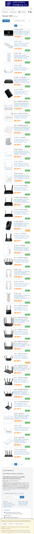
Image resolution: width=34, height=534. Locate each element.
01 (15, 25)
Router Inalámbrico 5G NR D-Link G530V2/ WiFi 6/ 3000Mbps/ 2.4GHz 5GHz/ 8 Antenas (22, 285)
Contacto (23, 12)
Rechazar (11, 523)
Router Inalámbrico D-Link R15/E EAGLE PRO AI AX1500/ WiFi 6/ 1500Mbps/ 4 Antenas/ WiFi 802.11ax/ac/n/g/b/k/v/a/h (22, 429)
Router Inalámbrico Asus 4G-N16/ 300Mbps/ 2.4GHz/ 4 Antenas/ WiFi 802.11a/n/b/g (21, 309)
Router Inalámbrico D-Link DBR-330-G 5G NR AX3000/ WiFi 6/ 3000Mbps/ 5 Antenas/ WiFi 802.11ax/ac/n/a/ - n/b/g (21, 417)
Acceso (14, 12)
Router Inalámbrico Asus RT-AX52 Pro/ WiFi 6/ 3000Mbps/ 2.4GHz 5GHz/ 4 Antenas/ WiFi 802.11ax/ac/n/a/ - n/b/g (21, 333)
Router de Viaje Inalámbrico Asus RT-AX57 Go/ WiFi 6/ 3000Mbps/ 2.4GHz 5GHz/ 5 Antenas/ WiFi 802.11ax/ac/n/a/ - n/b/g (22, 129)
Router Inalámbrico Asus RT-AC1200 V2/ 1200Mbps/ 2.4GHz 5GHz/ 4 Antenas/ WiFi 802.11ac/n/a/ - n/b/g (21, 321)
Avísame (28, 230)
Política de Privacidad (6, 490)
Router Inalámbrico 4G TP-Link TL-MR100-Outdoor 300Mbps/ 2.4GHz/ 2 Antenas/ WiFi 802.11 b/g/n (21, 249)
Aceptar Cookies (19, 523)
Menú (6, 12)
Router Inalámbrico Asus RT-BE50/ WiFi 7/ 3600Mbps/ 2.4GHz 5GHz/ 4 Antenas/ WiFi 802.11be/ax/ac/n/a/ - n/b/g (22, 369)
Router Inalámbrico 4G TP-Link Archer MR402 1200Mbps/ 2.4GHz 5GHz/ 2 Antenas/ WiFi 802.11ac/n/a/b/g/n (21, 201)
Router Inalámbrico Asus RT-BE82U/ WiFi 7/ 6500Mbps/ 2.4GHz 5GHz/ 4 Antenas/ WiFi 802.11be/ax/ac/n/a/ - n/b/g (21, 381)
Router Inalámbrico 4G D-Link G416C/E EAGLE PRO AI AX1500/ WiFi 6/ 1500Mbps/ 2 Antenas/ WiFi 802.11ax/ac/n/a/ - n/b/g (22, 177)
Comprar (27, 38)
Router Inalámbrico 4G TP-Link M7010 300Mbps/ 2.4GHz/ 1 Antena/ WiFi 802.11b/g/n (21, 225)
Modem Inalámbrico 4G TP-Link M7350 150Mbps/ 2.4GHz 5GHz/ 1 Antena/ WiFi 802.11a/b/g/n (22, 33)
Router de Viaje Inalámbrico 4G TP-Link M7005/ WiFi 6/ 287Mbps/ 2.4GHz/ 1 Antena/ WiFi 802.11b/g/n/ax (21, 93)
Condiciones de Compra (9, 505)
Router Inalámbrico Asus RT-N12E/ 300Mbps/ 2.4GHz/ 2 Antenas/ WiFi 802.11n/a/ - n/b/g (22, 405)
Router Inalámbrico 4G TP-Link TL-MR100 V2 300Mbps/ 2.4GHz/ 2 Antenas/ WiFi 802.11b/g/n (22, 237)
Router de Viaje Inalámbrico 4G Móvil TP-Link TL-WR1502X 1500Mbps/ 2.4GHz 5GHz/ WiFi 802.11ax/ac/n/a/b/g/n (21, 81)
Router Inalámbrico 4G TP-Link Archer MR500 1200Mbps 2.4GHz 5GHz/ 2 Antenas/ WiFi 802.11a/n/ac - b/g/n (21, 213)
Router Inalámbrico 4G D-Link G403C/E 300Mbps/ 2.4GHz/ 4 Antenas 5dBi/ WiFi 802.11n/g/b (21, 165)
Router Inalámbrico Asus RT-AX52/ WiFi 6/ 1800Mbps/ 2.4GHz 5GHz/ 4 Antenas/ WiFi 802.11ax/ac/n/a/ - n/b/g (22, 345)
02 (18, 25)
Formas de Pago (22, 505)
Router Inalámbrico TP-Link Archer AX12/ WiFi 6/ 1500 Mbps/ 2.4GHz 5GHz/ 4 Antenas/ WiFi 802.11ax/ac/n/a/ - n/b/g (22, 453)
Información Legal (23, 501)
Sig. (21, 25)
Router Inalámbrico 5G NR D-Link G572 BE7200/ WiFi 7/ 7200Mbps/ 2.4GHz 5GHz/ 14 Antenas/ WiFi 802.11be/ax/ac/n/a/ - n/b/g (22, 298)
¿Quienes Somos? (7, 506)
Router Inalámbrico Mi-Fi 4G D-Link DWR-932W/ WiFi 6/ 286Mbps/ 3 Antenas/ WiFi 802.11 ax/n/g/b (21, 441)
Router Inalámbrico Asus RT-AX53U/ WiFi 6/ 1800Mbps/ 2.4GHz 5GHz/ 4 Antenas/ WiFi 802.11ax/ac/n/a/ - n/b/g (21, 357)
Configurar (4, 523)
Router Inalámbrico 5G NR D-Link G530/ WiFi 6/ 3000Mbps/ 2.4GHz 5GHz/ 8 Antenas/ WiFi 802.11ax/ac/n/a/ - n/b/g (22, 273)
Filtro (5, 21)
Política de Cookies (25, 532)
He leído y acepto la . (14, 493)
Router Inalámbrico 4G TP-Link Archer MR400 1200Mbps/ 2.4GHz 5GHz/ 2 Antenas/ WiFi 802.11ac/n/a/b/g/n (21, 189)
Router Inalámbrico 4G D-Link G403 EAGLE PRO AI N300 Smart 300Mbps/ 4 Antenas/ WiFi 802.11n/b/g (22, 153)
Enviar (22, 497)
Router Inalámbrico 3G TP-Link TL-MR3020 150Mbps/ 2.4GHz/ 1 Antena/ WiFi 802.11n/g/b (22, 141)
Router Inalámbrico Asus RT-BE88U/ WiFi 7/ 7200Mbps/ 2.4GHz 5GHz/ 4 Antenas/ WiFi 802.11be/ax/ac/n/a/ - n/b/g (21, 393)
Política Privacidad (7, 503)
